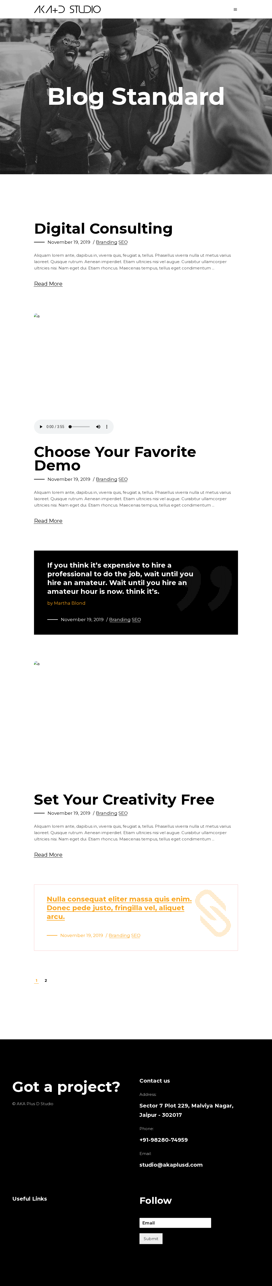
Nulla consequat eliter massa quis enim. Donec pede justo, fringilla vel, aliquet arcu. (119, 908)
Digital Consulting (103, 228)
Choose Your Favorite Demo (115, 458)
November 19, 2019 (69, 242)
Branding (106, 242)
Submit (151, 1238)
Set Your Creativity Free (124, 799)
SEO (123, 242)
